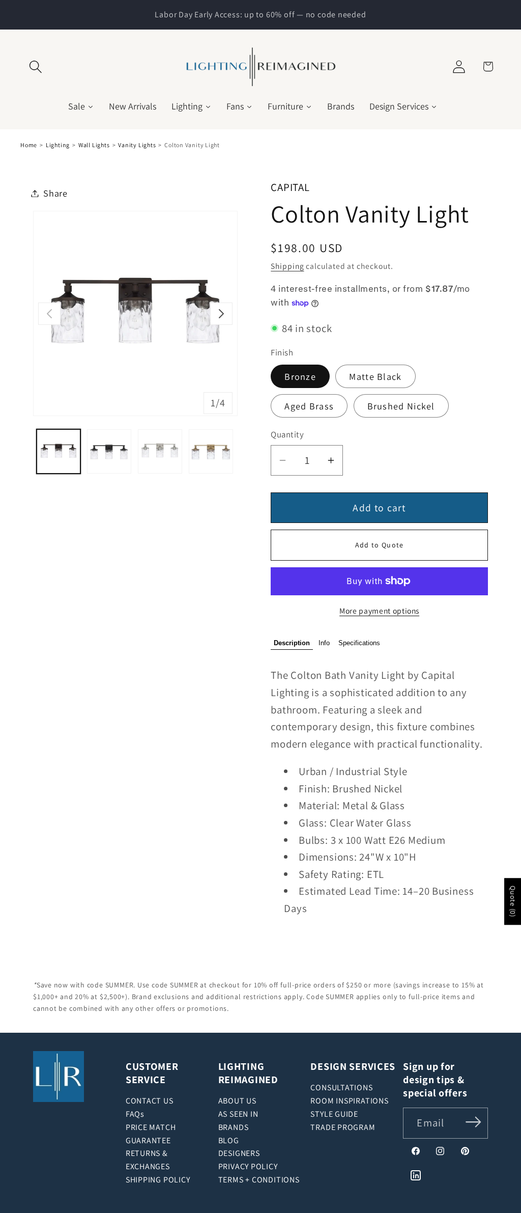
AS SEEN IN (238, 1114)
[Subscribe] (473, 1122)
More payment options (379, 610)
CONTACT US (149, 1100)
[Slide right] (221, 313)
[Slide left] (49, 313)
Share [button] (55, 193)
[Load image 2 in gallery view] (109, 451)
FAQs (135, 1114)
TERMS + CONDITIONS (259, 1179)
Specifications (359, 643)
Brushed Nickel (401, 406)
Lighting (58, 145)
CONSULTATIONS (341, 1087)
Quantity (287, 434)
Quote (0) (512, 901)
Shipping (287, 266)
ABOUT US (237, 1100)
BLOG (228, 1140)
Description (292, 643)
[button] (35, 66)
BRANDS (233, 1127)
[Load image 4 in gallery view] (211, 451)
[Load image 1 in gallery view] (59, 451)
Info (324, 643)
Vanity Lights (137, 145)
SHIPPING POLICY (158, 1179)
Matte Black (375, 376)
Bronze (300, 376)
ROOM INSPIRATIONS (349, 1100)
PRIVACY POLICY (248, 1166)
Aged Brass (309, 406)
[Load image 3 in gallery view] (160, 451)
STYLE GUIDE (334, 1114)
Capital (290, 187)
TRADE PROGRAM (342, 1127)
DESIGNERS (239, 1153)
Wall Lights (94, 145)
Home (28, 145)
